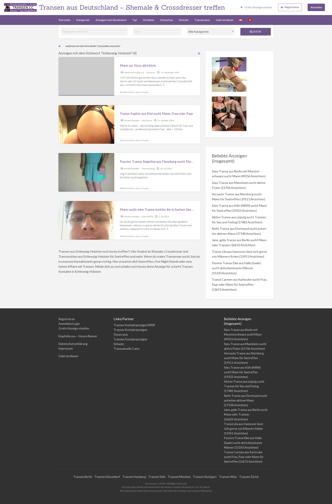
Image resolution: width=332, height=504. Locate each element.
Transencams (202, 19)
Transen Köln (156, 477)
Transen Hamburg (134, 477)
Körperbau (166, 19)
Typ (134, 19)
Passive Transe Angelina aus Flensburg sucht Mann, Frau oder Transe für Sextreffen (181, 161)
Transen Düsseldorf (107, 477)
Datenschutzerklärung (72, 344)
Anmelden (316, 7)
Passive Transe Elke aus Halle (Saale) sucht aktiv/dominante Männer (243, 442)
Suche (256, 31)
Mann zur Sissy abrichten (138, 65)
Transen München (179, 477)
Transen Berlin (82, 477)
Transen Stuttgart (205, 477)
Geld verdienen (224, 19)
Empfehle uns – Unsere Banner (77, 336)
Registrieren (291, 7)
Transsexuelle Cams (127, 348)
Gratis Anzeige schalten (258, 7)
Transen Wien (228, 477)
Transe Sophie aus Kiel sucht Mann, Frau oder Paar (156, 113)
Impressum (65, 348)
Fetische (183, 19)
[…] (162, 84)
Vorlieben (148, 19)
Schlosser (150, 72)
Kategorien (83, 19)
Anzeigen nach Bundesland (110, 19)
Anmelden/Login (69, 323)
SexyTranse (146, 120)
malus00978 (147, 216)
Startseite (64, 19)
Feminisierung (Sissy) (134, 72)
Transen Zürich (249, 477)
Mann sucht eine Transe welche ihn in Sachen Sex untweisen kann (167, 209)
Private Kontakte (131, 120)
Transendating (148, 168)
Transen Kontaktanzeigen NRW (134, 325)
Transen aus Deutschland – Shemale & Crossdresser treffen (132, 7)
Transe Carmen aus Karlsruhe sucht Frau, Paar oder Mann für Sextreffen (244, 456)
